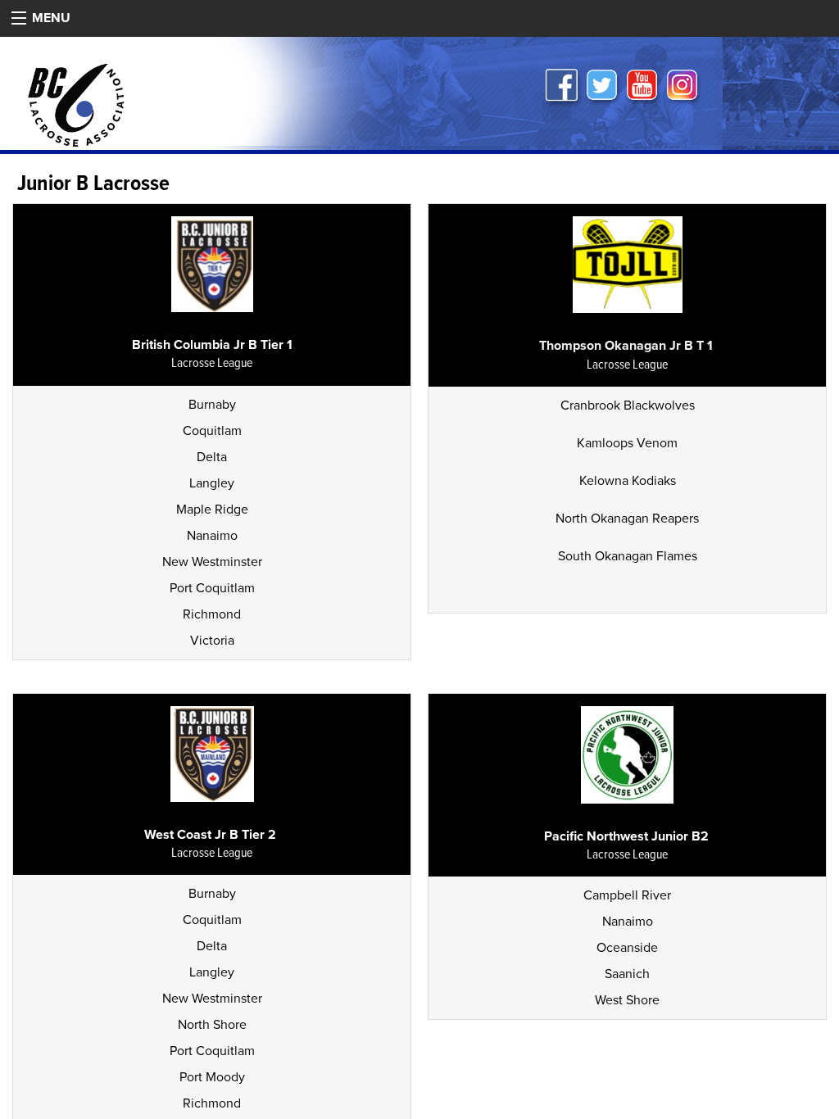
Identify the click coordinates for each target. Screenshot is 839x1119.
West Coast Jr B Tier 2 (211, 835)
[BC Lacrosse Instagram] (683, 87)
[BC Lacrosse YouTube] (643, 87)
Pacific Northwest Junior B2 (626, 836)
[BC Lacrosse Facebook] (563, 87)
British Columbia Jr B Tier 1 (212, 345)
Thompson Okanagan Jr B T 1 (626, 346)
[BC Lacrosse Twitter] (603, 87)
